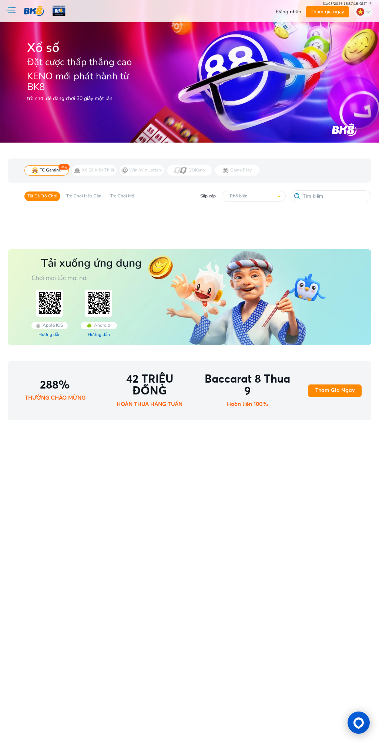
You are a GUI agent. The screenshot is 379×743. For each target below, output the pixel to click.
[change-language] (363, 12)
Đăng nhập (288, 11)
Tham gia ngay (328, 11)
